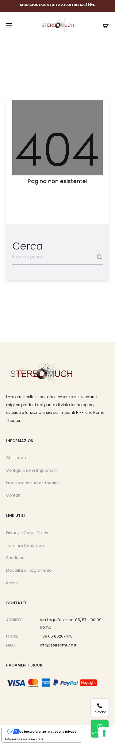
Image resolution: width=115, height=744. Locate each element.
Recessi (13, 583)
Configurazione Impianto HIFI (33, 470)
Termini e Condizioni (25, 545)
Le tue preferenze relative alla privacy (48, 731)
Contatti (13, 495)
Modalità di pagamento (29, 570)
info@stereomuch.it (58, 645)
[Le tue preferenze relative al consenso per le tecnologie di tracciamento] (104, 733)
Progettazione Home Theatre (32, 483)
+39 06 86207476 (56, 636)
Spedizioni (15, 557)
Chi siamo (16, 457)
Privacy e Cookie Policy (27, 532)
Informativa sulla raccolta (24, 739)
